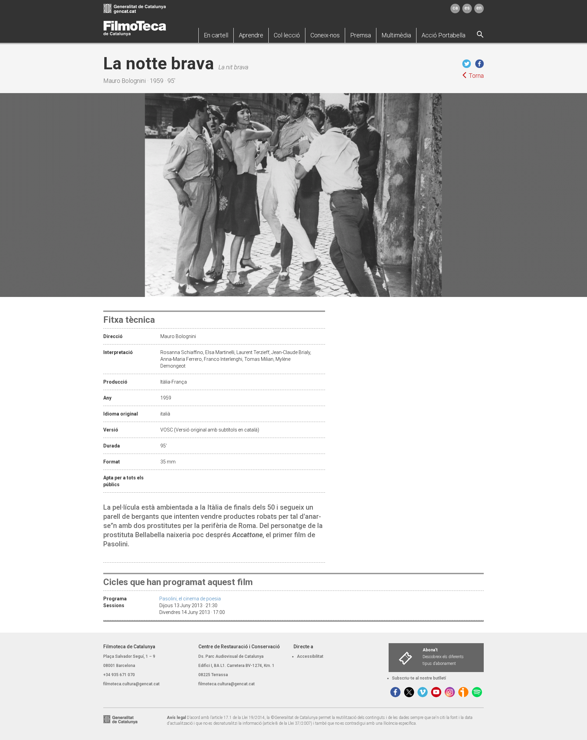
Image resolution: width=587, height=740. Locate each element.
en (479, 8)
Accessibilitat (310, 656)
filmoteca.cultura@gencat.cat (131, 684)
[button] (216, 35)
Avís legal (176, 717)
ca (455, 8)
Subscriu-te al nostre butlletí (419, 678)
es (467, 8)
